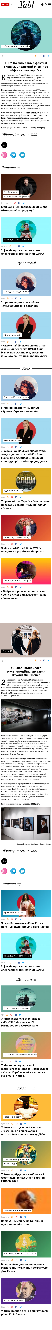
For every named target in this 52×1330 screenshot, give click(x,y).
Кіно (3, 298)
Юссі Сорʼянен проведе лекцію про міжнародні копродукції (24, 208)
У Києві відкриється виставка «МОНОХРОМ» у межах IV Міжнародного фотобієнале (21, 1022)
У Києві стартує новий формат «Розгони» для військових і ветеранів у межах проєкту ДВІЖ (23, 1131)
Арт (2, 1015)
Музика (4, 246)
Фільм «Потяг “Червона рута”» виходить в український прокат (22, 549)
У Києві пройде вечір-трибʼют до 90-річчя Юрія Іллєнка (25, 1312)
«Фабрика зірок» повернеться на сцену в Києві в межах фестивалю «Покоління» (23, 594)
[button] (11, 4)
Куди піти (5, 1124)
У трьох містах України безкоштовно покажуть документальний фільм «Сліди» (25, 504)
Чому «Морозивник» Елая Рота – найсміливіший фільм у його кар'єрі (25, 925)
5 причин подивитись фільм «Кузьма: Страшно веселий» (20, 304)
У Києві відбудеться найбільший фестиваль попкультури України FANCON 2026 (23, 1178)
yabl (4, 56)
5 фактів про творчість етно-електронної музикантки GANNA (22, 252)
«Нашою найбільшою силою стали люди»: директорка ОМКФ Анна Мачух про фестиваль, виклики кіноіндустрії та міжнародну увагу (24, 351)
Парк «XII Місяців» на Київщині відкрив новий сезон (22, 1222)
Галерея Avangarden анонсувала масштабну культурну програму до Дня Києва (24, 1267)
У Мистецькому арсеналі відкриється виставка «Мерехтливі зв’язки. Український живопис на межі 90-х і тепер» (24, 1071)
